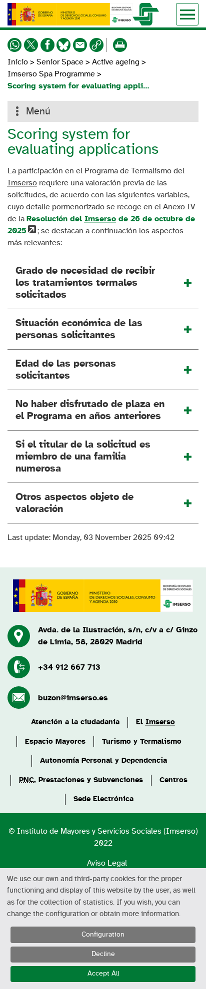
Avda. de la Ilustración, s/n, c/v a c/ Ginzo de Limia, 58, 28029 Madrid (118, 636)
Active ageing (116, 62)
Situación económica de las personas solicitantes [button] (79, 329)
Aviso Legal (107, 863)
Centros (174, 780)
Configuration (103, 934)
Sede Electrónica (104, 799)
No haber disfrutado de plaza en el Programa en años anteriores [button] (90, 410)
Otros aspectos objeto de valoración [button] (75, 503)
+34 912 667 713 (69, 667)
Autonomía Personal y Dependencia (103, 760)
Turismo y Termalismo (142, 741)
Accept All (103, 973)
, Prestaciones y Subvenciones (81, 780)
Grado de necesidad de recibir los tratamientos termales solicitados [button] (85, 283)
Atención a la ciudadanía (75, 722)
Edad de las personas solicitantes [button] (66, 370)
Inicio (19, 62)
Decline (103, 954)
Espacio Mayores (55, 741)
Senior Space (60, 62)
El (155, 722)
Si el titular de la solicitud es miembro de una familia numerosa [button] (83, 457)
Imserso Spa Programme (51, 74)
